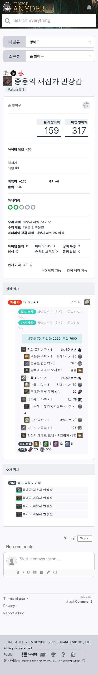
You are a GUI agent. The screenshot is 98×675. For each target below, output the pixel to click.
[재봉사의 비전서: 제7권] (86, 302)
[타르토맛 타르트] (13, 72)
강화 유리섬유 (37, 349)
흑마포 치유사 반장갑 (37, 506)
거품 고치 (37, 384)
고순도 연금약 (40, 363)
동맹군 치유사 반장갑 (37, 490)
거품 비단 (34, 378)
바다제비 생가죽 (41, 406)
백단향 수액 (38, 356)
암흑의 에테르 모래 (43, 370)
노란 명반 (37, 420)
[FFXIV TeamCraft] (6, 72)
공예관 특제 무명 (42, 391)
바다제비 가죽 (37, 399)
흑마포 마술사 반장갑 (37, 514)
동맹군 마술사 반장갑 (37, 498)
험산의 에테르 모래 (40, 435)
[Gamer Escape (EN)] (21, 72)
